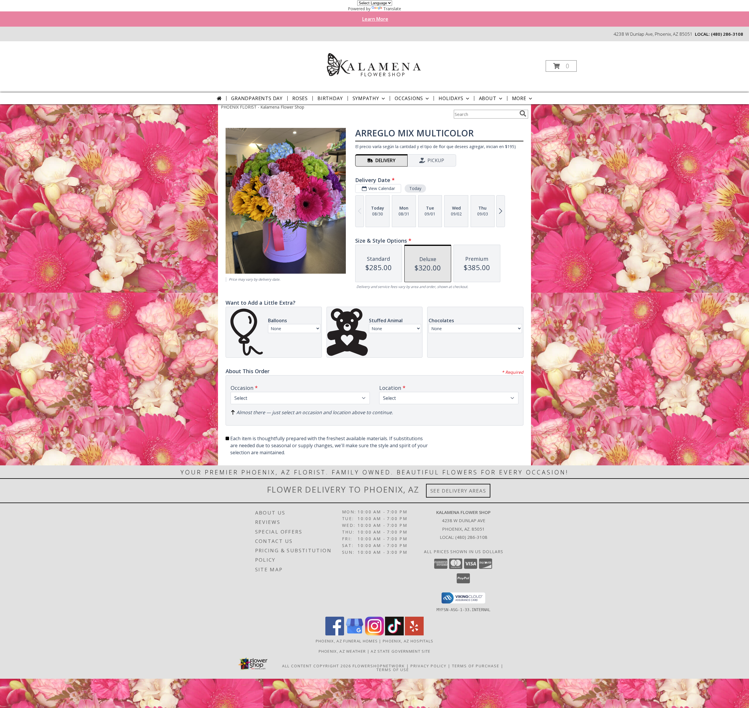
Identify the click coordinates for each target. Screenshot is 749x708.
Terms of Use (393, 669)
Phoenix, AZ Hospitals (408, 641)
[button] (561, 66)
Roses (300, 98)
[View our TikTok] (394, 634)
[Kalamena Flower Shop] (373, 64)
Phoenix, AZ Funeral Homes (347, 641)
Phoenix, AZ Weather (342, 651)
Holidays (451, 98)
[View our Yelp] (414, 634)
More (519, 98)
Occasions (409, 98)
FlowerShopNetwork (379, 665)
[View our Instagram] (374, 634)
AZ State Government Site (400, 651)
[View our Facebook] (334, 634)
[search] (523, 113)
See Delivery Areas (458, 490)
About (488, 98)
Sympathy (366, 98)
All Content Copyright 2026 (316, 665)
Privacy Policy (428, 665)
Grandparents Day (257, 98)
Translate (392, 8)
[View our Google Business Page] (354, 634)
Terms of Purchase (475, 665)
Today (415, 188)
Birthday (330, 98)
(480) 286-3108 (727, 34)
